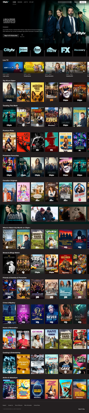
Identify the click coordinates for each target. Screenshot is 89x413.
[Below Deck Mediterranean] (23, 92)
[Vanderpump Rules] (37, 289)
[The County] (37, 192)
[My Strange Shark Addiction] (51, 389)
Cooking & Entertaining (11, 353)
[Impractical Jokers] (37, 264)
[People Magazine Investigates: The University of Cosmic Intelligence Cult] (37, 314)
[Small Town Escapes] (9, 192)
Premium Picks (8, 131)
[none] (4, 405)
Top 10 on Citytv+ (9, 81)
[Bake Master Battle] (23, 192)
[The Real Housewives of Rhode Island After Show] (65, 289)
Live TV (5, 60)
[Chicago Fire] (79, 92)
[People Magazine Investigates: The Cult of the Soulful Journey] (23, 314)
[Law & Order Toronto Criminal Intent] (23, 167)
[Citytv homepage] (9, 49)
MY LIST (31, 2)
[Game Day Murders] (9, 314)
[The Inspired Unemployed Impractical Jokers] (51, 264)
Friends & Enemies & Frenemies (14, 278)
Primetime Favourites (11, 156)
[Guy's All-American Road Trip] (51, 364)
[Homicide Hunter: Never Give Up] (51, 314)
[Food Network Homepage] (37, 49)
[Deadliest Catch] (51, 117)
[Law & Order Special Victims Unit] (9, 92)
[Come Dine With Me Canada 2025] (79, 264)
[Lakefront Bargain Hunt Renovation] (9, 239)
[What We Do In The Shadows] (79, 142)
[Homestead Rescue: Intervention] (79, 339)
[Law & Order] (65, 117)
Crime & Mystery (9, 303)
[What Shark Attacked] (79, 389)
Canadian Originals (10, 181)
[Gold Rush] (65, 264)
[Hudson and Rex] (37, 92)
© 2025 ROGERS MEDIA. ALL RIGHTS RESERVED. (12, 409)
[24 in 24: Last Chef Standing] (9, 364)
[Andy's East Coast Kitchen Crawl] (79, 192)
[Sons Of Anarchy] (37, 142)
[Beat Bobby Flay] (23, 117)
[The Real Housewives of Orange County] (51, 92)
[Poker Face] (65, 142)
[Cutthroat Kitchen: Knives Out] (37, 364)
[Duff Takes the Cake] (65, 364)
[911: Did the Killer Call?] (79, 239)
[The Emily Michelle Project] (51, 192)
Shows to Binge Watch (11, 253)
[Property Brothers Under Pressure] (65, 192)
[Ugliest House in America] (51, 239)
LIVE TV (26, 2)
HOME (14, 2)
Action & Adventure (10, 378)
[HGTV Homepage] (51, 49)
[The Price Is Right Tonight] (9, 167)
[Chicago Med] (9, 117)
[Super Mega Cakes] (79, 364)
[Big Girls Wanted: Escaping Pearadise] (65, 314)
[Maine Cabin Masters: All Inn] (51, 339)
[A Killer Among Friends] (65, 239)
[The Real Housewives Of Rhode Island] (51, 289)
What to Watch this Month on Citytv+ (16, 228)
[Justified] (51, 142)
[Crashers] (79, 117)
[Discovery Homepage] (79, 49)
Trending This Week (10, 106)
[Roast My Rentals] (23, 339)
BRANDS (20, 2)
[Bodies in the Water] (79, 314)
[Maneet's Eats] (23, 364)
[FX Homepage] (65, 49)
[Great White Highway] (37, 389)
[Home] (6, 2)
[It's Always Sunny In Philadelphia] (23, 264)
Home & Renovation (10, 328)
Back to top (82, 409)
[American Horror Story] (23, 142)
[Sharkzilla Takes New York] (65, 389)
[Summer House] (79, 289)
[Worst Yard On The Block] (37, 239)
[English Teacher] (9, 142)
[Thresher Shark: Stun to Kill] (23, 389)
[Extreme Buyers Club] (37, 339)
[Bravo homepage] (23, 49)
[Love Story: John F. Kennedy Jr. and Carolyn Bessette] (9, 264)
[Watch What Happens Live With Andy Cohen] (9, 289)
